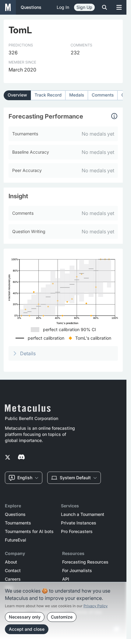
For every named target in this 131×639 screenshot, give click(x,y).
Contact (13, 570)
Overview (17, 95)
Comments (103, 95)
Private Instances (78, 522)
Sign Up (84, 7)
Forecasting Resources (85, 562)
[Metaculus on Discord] (21, 457)
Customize (62, 616)
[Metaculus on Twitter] (7, 457)
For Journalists (77, 570)
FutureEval (15, 540)
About (11, 562)
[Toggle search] (104, 7)
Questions (15, 514)
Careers (13, 579)
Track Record (48, 95)
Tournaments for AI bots (29, 531)
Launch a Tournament (82, 514)
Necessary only (25, 616)
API (65, 579)
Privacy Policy (95, 606)
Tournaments (18, 522)
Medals (76, 95)
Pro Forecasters (77, 531)
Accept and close (26, 629)
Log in (63, 7)
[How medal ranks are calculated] (114, 116)
